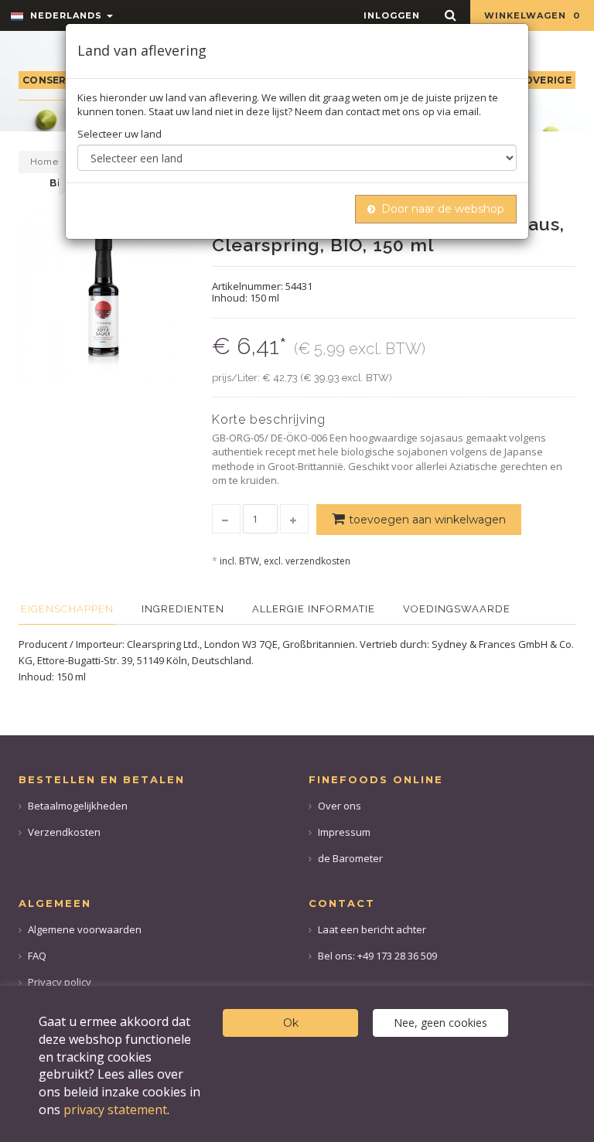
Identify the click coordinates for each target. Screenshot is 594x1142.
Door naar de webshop (442, 209)
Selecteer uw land (119, 134)
